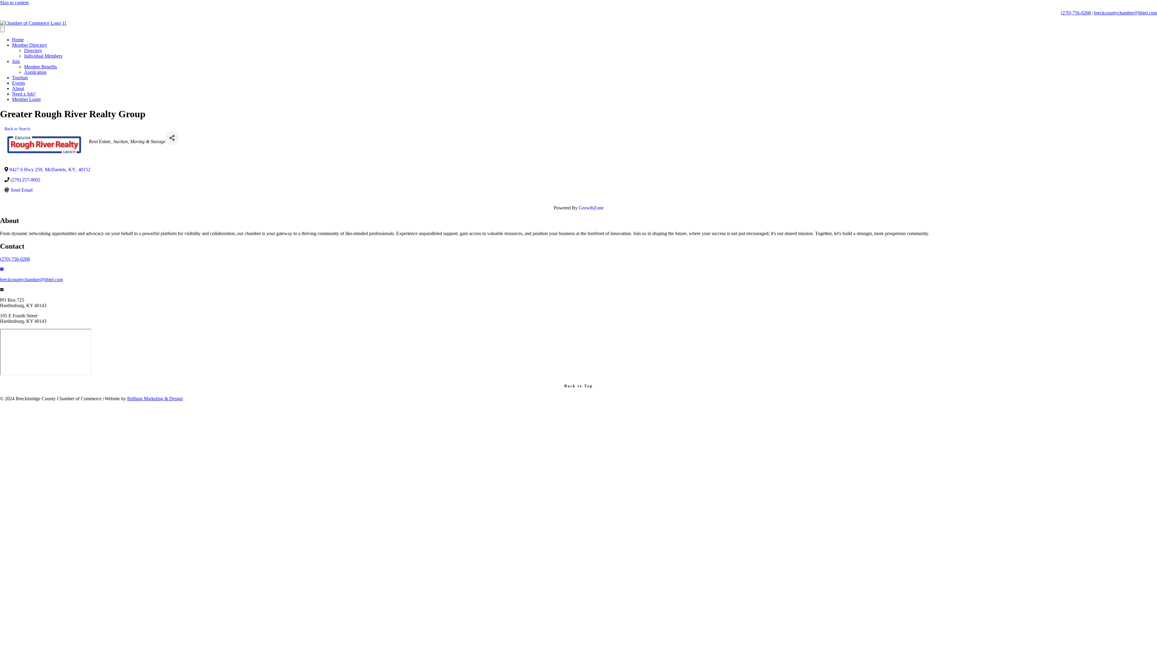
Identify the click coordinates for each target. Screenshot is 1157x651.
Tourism (20, 77)
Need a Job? (24, 93)
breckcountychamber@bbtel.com (1125, 12)
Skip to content (14, 2)
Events (18, 83)
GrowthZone (591, 207)
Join (16, 61)
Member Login (26, 99)
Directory (33, 50)
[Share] (172, 138)
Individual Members (43, 55)
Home (18, 39)
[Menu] (2, 29)
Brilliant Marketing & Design (155, 398)
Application (35, 72)
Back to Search (17, 128)
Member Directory (29, 45)
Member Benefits (40, 66)
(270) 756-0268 (1076, 12)
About (18, 88)
